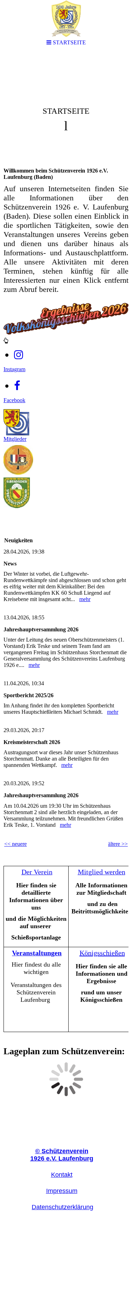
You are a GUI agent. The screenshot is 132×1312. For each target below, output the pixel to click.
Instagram (14, 369)
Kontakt (62, 1174)
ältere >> (118, 844)
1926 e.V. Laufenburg (61, 1158)
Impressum (61, 1190)
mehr (84, 599)
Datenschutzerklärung (62, 1207)
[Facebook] (17, 386)
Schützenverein (61, 1151)
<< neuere (15, 844)
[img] (66, 108)
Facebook (14, 400)
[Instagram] (18, 355)
